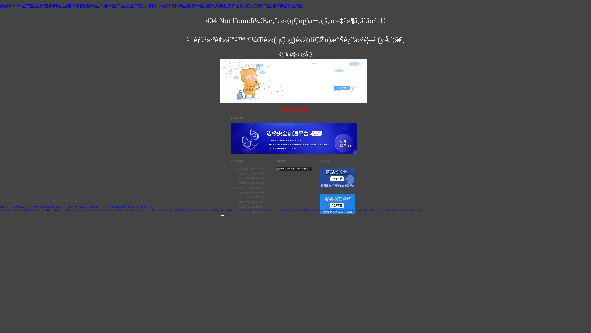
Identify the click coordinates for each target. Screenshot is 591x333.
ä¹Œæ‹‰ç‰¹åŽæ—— (32, 210)
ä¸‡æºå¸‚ (377, 210)
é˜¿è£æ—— (231, 210)
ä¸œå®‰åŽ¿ (190, 210)
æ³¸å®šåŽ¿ (179, 210)
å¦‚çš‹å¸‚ (341, 210)
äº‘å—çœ (398, 210)
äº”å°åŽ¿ (350, 210)
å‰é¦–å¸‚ (273, 210)
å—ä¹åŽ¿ (241, 210)
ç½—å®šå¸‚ (387, 210)
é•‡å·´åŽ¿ (418, 210)
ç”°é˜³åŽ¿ (313, 210)
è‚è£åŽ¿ (249, 210)
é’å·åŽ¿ (170, 210)
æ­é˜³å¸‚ (257, 210)
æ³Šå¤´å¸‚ (107, 210)
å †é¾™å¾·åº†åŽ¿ (216, 210)
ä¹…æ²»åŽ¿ (408, 210)
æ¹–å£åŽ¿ (47, 210)
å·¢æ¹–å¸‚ (98, 210)
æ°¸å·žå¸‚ (162, 210)
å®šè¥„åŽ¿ (202, 210)
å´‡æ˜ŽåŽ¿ (17, 210)
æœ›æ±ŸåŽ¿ (5, 210)
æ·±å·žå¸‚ (322, 210)
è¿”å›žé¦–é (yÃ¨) (295, 54)
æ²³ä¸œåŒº (294, 210)
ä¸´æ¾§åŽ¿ (118, 210)
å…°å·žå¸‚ (76, 210)
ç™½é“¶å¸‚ (152, 210)
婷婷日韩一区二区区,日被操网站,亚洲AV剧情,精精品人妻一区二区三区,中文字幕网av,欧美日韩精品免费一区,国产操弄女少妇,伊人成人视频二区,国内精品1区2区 (151, 5)
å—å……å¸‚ (140, 210)
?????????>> (237, 67)
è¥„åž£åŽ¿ (332, 210)
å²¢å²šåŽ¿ (359, 210)
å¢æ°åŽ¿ (67, 210)
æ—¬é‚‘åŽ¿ (87, 210)
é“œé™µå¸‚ (284, 210)
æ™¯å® (264, 210)
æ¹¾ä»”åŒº (129, 210)
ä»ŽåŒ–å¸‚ (57, 210)
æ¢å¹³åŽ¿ (304, 210)
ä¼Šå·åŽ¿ (368, 210)
